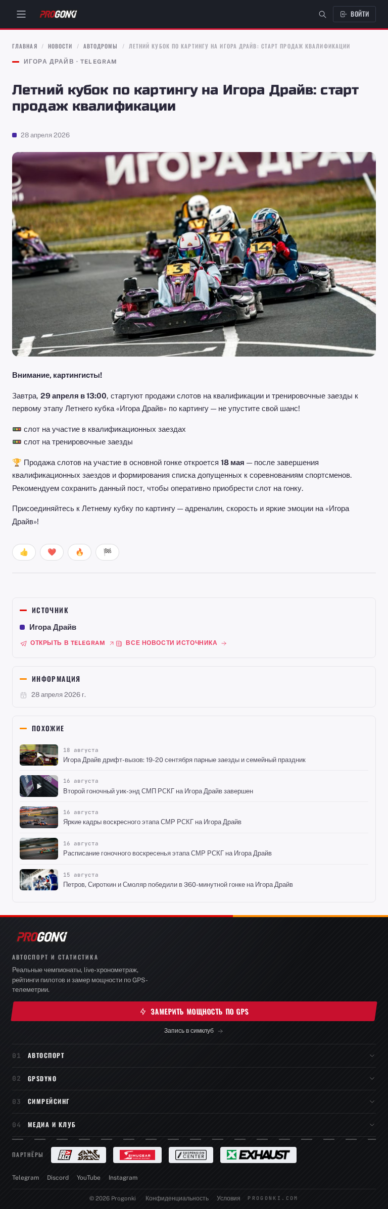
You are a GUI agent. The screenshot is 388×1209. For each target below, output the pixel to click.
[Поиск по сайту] (322, 14)
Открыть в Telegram (67, 642)
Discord (58, 1177)
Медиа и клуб (52, 1124)
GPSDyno (42, 1078)
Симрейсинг (49, 1101)
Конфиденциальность (177, 1198)
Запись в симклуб (189, 1030)
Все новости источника (171, 642)
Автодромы (100, 46)
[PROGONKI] (41, 936)
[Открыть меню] (21, 14)
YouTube (89, 1177)
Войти (360, 14)
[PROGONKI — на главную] (58, 14)
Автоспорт (46, 1055)
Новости (60, 46)
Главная (24, 46)
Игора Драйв (52, 627)
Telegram (25, 1177)
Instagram (123, 1177)
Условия (228, 1198)
